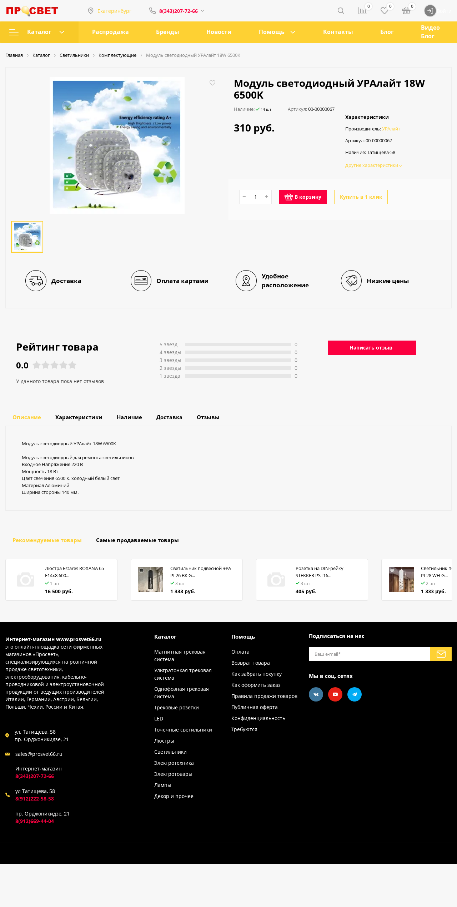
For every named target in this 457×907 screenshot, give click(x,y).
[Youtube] (335, 694)
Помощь (272, 32)
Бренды (167, 32)
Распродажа (110, 32)
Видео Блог (430, 32)
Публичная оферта (254, 707)
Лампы (162, 785)
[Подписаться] (441, 654)
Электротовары (173, 773)
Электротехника (174, 762)
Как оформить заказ (256, 685)
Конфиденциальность (258, 718)
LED (158, 718)
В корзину (308, 196)
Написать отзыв (371, 347)
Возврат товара (250, 662)
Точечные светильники (183, 729)
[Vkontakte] (316, 694)
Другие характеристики (372, 165)
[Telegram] (354, 694)
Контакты (338, 32)
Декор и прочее (174, 796)
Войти (444, 11)
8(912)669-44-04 (34, 821)
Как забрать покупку (256, 673)
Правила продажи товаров (264, 696)
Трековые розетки (176, 707)
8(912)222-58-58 (34, 798)
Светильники (170, 751)
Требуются (244, 729)
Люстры (164, 740)
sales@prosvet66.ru (38, 753)
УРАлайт (391, 129)
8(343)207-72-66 (178, 11)
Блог (387, 32)
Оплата (240, 651)
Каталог (39, 32)
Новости (219, 32)
